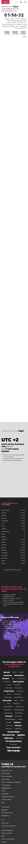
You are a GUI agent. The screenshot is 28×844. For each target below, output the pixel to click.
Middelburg (20, 691)
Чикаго (3, 513)
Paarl (8, 703)
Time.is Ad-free (6, 833)
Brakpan (5, 678)
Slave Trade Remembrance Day (17, 20)
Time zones (5, 779)
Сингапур (4, 555)
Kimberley (17, 685)
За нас (3, 842)
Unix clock (5, 823)
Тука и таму (5, 773)
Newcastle (7, 700)
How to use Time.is (8, 839)
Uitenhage (18, 716)
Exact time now (6, 771)
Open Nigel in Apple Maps (12, 638)
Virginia (20, 719)
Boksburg (8, 675)
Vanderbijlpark (10, 719)
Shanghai (4, 553)
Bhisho (21, 672)
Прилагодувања (7, 830)
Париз (7, 33)
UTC (2, 523)
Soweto (8, 716)
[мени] (25, 2)
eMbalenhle (18, 728)
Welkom (17, 722)
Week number (6, 799)
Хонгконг (4, 558)
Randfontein (8, 710)
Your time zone (6, 776)
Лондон (3, 529)
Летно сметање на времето (11, 782)
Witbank (18, 725)
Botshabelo (19, 675)
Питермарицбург (13, 741)
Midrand (9, 694)
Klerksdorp (9, 688)
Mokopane (17, 694)
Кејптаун (8, 738)
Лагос (3, 526)
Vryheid (8, 722)
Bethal (15, 672)
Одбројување (6, 788)
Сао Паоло (4, 521)
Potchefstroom (8, 706)
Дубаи (3, 547)
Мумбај (3, 550)
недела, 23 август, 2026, (16, 19)
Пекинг (15, 33)
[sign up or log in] (21, 2)
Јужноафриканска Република (14, 665)
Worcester (8, 728)
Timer (3, 791)
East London (18, 682)
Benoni (7, 672)
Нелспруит (19, 738)
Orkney (22, 700)
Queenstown (20, 706)
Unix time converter (8, 826)
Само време (5, 785)
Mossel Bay (8, 697)
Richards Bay (18, 710)
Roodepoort (8, 713)
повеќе (24, 36)
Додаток (4, 810)
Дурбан (21, 735)
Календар (5, 794)
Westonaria (9, 725)
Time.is (5, 2)
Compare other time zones (12, 569)
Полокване (13, 744)
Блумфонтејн (8, 735)
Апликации (5, 807)
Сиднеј (3, 563)
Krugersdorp (9, 691)
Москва (3, 545)
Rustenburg (19, 713)
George (9, 685)
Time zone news (7, 813)
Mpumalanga (18, 697)
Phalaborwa (16, 703)
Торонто (4, 518)
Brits (13, 678)
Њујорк (3, 515)
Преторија (13, 750)
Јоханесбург (5, 531)
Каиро (3, 542)
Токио (23, 33)
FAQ (2, 836)
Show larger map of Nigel (11, 633)
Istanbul (4, 539)
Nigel (15, 700)
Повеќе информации (8, 24)
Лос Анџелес (5, 510)
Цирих (3, 537)
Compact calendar (7, 797)
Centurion (6, 681)
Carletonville (21, 678)
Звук (3, 802)
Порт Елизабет (14, 747)
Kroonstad (18, 688)
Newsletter (5, 816)
